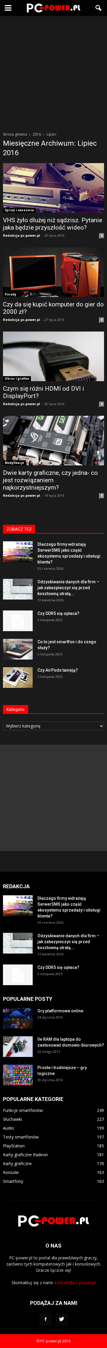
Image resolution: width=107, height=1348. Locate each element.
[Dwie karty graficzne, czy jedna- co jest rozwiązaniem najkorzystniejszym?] (53, 440)
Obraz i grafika (17, 378)
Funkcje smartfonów (23, 1110)
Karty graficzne (17, 1163)
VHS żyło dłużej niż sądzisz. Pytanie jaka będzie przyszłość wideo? (52, 224)
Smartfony (13, 1181)
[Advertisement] (53, 72)
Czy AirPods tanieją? (57, 670)
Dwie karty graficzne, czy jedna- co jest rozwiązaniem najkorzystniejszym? (50, 480)
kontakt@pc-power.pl (75, 1282)
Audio (8, 1128)
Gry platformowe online (60, 1010)
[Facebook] (45, 1319)
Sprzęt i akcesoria (19, 210)
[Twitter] (61, 1319)
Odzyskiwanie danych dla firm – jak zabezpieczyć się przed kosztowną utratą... (68, 587)
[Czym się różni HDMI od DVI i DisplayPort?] (53, 356)
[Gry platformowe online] (18, 1018)
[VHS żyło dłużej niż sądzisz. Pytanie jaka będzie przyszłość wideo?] (53, 188)
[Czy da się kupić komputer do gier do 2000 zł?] (53, 272)
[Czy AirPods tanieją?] (18, 677)
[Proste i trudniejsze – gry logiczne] (18, 1075)
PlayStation (14, 1146)
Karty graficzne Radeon (25, 1154)
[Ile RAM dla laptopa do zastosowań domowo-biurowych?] (18, 1046)
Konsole (11, 1172)
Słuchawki (12, 1119)
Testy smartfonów (21, 1137)
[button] (98, 8)
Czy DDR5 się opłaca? (58, 613)
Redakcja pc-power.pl (21, 235)
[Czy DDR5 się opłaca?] (18, 620)
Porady (10, 294)
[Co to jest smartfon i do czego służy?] (18, 649)
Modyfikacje (14, 463)
